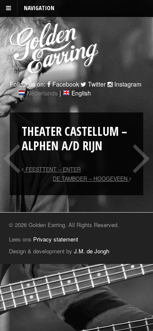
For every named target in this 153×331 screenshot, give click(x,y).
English (81, 93)
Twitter (96, 84)
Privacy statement (55, 239)
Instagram (127, 84)
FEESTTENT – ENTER (52, 169)
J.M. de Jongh (91, 251)
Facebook (65, 84)
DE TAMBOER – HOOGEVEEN (91, 178)
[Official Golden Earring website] (55, 69)
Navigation (39, 8)
